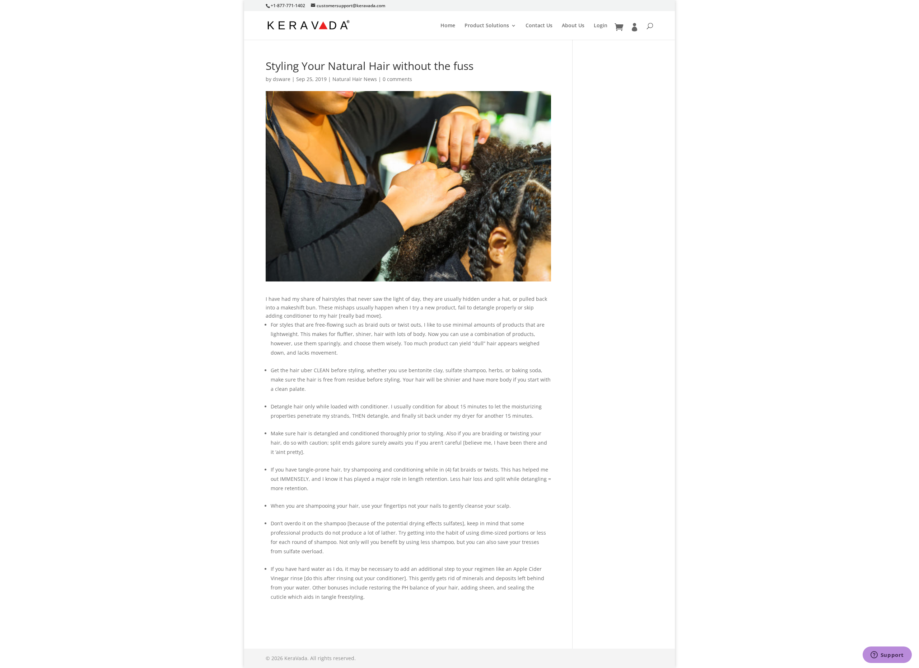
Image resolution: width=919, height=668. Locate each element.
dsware (281, 79)
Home (447, 26)
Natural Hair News (354, 79)
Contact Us (539, 26)
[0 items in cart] (619, 27)
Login (600, 26)
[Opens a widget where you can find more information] (887, 655)
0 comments (397, 79)
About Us (573, 26)
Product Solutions (487, 26)
